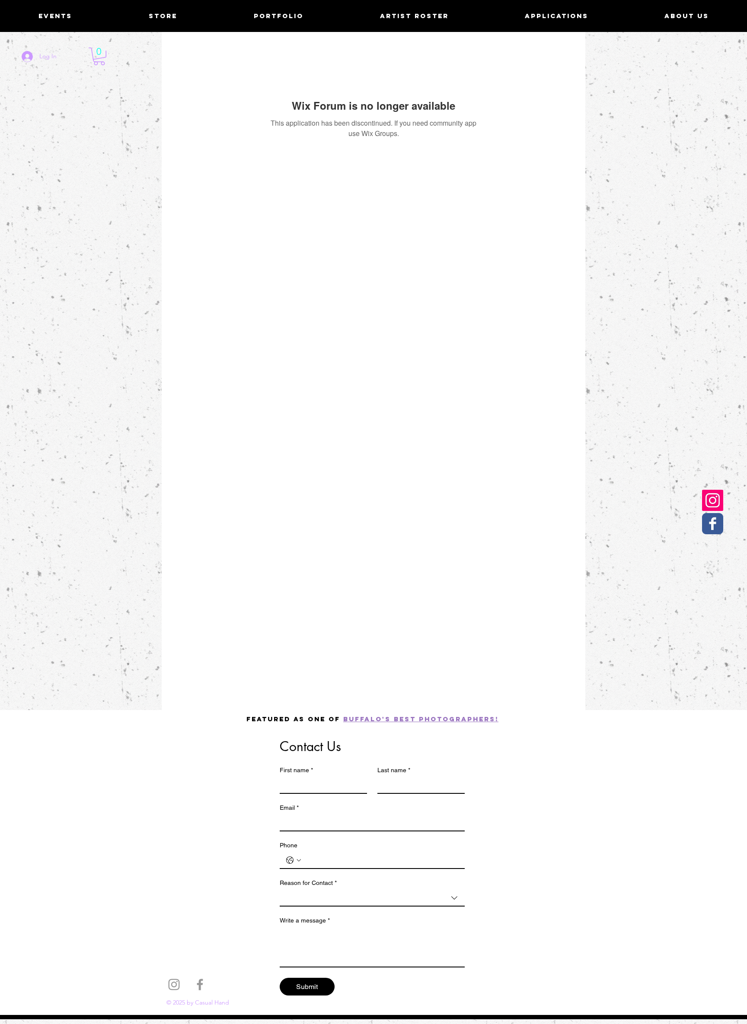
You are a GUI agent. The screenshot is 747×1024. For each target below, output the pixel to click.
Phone (288, 845)
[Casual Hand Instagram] (712, 500)
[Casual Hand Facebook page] (712, 523)
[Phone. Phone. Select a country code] (293, 860)
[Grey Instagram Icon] (174, 984)
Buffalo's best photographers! (420, 719)
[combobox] (372, 898)
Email (289, 807)
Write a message (305, 920)
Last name (393, 770)
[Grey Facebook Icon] (200, 984)
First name (296, 770)
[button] (99, 56)
